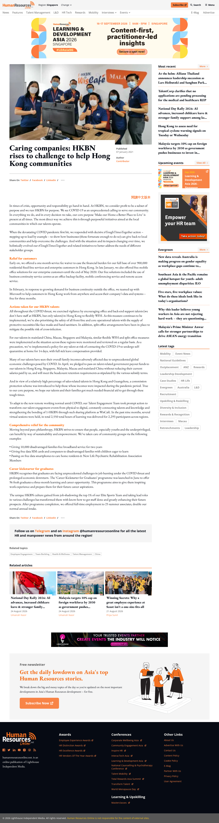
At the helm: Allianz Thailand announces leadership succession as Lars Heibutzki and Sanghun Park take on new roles (181, 78)
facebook (37, 180)
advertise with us (173, 745)
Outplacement (169, 367)
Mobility (93, 12)
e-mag (167, 765)
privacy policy (171, 776)
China (97, 554)
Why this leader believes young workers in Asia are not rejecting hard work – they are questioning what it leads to (181, 314)
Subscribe (180, 5)
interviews (108, 12)
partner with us (172, 771)
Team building (42, 554)
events (124, 12)
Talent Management (38, 12)
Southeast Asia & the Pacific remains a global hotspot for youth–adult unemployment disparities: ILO (183, 278)
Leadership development (176, 374)
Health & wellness (61, 554)
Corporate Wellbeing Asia (125, 740)
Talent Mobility (121, 773)
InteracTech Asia (121, 755)
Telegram (42, 531)
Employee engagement (22, 554)
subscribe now (42, 704)
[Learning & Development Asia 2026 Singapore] (109, 38)
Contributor (122, 161)
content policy (171, 755)
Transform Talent (122, 784)
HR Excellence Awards (71, 750)
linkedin (51, 180)
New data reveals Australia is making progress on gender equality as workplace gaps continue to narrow (182, 261)
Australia (183, 387)
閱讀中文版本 (141, 197)
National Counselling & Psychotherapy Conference (131, 767)
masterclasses (120, 802)
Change (65, 4)
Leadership (192, 428)
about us (169, 740)
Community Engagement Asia (127, 745)
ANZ (186, 367)
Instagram (71, 531)
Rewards (80, 12)
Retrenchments (170, 428)
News (6, 12)
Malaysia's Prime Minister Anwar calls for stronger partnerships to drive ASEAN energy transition (181, 331)
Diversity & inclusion (173, 407)
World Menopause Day (123, 789)
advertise (209, 12)
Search (197, 4)
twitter (25, 180)
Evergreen (181, 250)
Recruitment (168, 394)
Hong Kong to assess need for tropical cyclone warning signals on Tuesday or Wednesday (182, 130)
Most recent (181, 66)
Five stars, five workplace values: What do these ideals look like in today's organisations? (180, 296)
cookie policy (171, 760)
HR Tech (67, 12)
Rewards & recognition (175, 414)
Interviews (166, 421)
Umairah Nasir (18, 615)
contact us (170, 750)
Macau (182, 421)
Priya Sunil (112, 615)
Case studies (168, 380)
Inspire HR (118, 750)
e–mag (195, 12)
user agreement (172, 781)
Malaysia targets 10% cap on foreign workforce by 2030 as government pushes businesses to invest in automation (182, 148)
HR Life (185, 380)
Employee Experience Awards (75, 740)
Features (17, 12)
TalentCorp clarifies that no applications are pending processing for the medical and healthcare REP (182, 95)
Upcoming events (181, 163)
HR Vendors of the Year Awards (76, 755)
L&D (56, 12)
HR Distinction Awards (71, 745)
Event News (182, 353)
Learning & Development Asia (127, 760)
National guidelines (173, 360)
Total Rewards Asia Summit (126, 778)
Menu (211, 4)
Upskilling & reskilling (174, 401)
